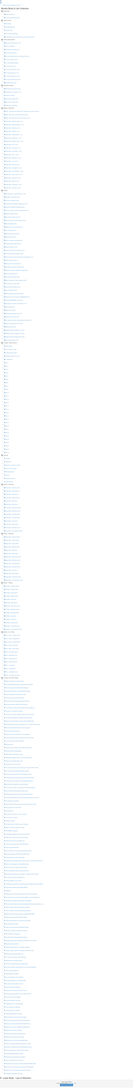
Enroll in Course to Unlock (66, 1085)
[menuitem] (1, 3)
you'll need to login (72, 1083)
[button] (1, 1)
